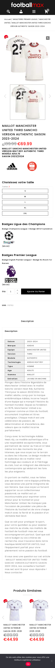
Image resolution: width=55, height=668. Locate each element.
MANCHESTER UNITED (27, 544)
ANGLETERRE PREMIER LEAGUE (25, 19)
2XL (25, 213)
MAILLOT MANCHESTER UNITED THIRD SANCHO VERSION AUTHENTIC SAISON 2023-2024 (26, 563)
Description (27, 321)
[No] (51, 661)
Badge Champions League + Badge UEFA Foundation (27, 229)
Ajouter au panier (36, 291)
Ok (28, 664)
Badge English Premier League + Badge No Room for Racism (27, 262)
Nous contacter (14, 572)
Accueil (7, 19)
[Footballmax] (27, 4)
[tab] (27, 321)
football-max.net (27, 531)
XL (25, 207)
